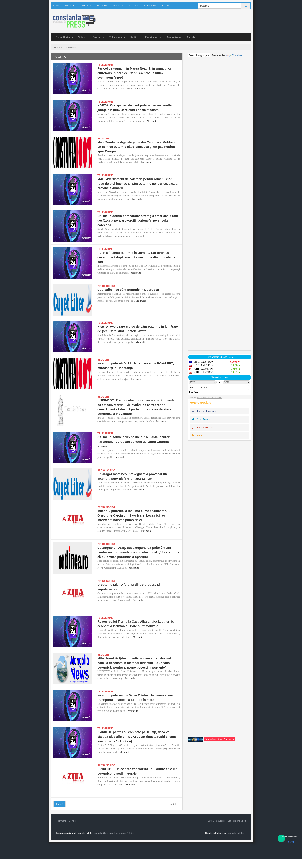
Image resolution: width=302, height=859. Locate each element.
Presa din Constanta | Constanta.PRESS (113, 833)
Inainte (173, 804)
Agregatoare (174, 37)
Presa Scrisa (63, 37)
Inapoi (59, 804)
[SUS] (295, 852)
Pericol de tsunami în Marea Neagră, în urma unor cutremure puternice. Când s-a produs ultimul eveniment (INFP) (134, 73)
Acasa (56, 5)
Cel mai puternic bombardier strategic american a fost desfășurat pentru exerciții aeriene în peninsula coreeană (137, 220)
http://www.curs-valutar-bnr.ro (209, 397)
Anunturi (192, 37)
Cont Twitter (203, 419)
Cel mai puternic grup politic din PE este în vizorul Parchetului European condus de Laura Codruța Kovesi (134, 441)
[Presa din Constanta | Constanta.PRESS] (74, 21)
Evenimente (152, 37)
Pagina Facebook (206, 411)
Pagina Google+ (205, 427)
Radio (134, 37)
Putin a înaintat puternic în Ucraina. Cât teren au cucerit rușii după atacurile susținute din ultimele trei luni (136, 257)
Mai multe (140, 88)
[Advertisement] (219, 203)
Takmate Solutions (236, 833)
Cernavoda (150, 5)
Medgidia (134, 5)
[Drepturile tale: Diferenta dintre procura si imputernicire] (72, 595)
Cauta (211, 820)
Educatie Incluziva (236, 820)
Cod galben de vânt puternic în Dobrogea (128, 289)
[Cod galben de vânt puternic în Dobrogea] (72, 300)
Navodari (102, 5)
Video (82, 37)
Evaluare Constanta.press (289, 836)
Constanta (85, 5)
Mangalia (117, 5)
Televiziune (116, 37)
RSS (199, 435)
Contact (69, 5)
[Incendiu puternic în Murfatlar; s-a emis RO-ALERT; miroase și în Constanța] (72, 373)
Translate (237, 55)
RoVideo (166, 5)
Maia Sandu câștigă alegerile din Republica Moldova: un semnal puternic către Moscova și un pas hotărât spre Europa (136, 146)
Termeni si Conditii (67, 820)
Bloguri (97, 37)
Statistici (220, 820)
